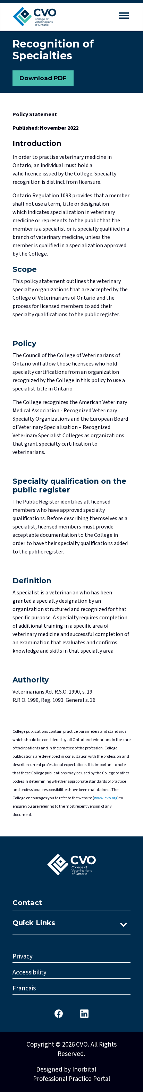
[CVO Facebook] (58, 1013)
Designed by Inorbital (66, 1069)
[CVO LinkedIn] (84, 1013)
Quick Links (33, 923)
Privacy (22, 956)
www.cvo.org (105, 798)
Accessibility (29, 972)
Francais (24, 988)
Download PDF (43, 78)
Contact (27, 902)
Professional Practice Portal (71, 1079)
